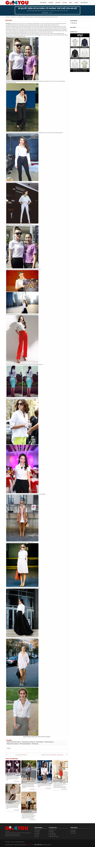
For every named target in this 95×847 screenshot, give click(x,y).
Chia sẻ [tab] (8, 748)
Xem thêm (16, 781)
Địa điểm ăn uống (54, 836)
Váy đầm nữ (74, 22)
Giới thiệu (7, 841)
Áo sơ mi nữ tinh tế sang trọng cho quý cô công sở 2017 (12, 802)
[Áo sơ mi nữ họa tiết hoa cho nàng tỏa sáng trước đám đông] (29, 802)
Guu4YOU (7, 16)
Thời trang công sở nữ (28, 16)
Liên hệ (12, 841)
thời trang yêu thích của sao (14, 741)
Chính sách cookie (19, 841)
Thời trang (13, 16)
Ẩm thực (37, 834)
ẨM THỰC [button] (58, 2)
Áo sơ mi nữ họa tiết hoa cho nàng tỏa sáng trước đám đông (29, 811)
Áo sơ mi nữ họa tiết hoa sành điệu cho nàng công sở (59, 781)
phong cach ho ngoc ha (13, 743)
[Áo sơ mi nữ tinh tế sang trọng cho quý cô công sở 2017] (13, 793)
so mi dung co (40, 741)
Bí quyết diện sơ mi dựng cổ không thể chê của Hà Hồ (46, 16)
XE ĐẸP (76, 2)
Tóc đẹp (51, 831)
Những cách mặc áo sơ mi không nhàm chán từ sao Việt (52, 754)
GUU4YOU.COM (29, 844)
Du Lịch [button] (65, 2)
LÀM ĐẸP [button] (51, 2)
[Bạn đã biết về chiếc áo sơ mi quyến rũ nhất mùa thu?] (44, 771)
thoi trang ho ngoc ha (26, 743)
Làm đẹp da (52, 833)
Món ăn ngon (53, 834)
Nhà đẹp (37, 831)
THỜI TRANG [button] (43, 2)
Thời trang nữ (20, 16)
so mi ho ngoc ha (49, 741)
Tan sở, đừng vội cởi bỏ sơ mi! (21, 754)
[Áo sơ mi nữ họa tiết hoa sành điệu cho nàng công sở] (60, 771)
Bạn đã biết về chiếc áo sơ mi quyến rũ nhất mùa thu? (43, 782)
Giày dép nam (84, 2)
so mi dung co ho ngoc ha (29, 741)
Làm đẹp (37, 833)
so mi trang (35, 743)
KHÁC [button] (70, 2)
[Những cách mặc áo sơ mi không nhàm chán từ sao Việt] (13, 767)
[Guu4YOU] (17, 2)
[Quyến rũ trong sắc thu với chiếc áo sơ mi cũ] (29, 771)
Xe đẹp (36, 836)
